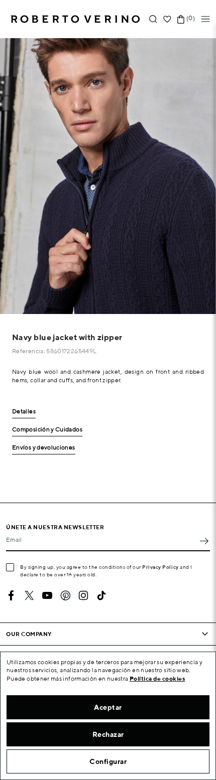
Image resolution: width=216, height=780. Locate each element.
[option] (108, 176)
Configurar (108, 761)
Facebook (11, 595)
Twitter (29, 595)
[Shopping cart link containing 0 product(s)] (180, 19)
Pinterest (65, 595)
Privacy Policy (160, 567)
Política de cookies (157, 678)
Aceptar (108, 707)
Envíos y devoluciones (43, 447)
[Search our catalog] (153, 19)
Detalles (24, 411)
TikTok (101, 595)
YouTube (47, 595)
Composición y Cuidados (47, 429)
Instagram (83, 595)
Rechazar (108, 734)
